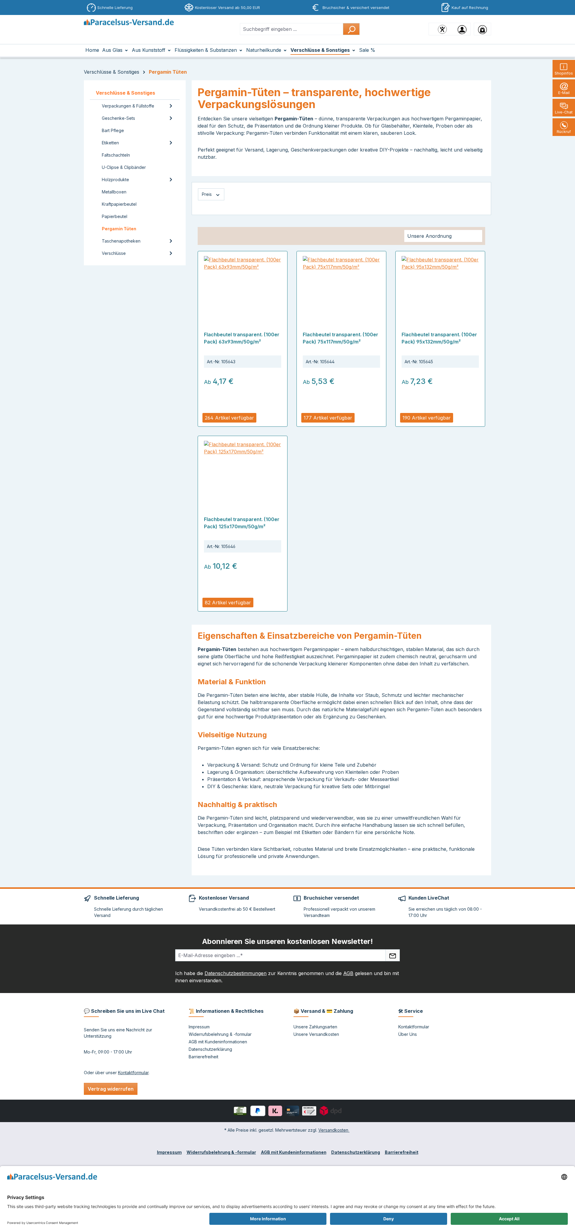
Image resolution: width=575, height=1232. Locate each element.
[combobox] (291, 29)
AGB (348, 973)
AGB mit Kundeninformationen (218, 1041)
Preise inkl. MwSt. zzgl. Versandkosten (238, 408)
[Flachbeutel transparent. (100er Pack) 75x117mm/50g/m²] (341, 286)
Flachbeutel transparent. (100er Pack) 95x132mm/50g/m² (439, 338)
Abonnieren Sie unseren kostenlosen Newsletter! (287, 941)
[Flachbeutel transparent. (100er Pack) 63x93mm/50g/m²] (242, 286)
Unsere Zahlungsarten (315, 1026)
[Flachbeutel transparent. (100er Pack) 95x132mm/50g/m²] (440, 286)
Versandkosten (333, 1130)
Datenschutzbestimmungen (236, 973)
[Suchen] (351, 29)
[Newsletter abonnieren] (392, 955)
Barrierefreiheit (203, 1056)
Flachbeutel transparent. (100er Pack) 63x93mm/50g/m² (241, 338)
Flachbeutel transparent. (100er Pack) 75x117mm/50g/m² (340, 338)
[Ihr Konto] (462, 29)
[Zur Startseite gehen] (129, 28)
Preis (207, 194)
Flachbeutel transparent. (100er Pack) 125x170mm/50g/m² (241, 522)
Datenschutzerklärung (210, 1049)
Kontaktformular (133, 1072)
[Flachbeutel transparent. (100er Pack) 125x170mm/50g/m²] (242, 471)
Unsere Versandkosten (316, 1034)
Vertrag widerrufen (111, 1089)
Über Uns (407, 1034)
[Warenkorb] (482, 29)
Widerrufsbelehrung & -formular (220, 1034)
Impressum (199, 1026)
